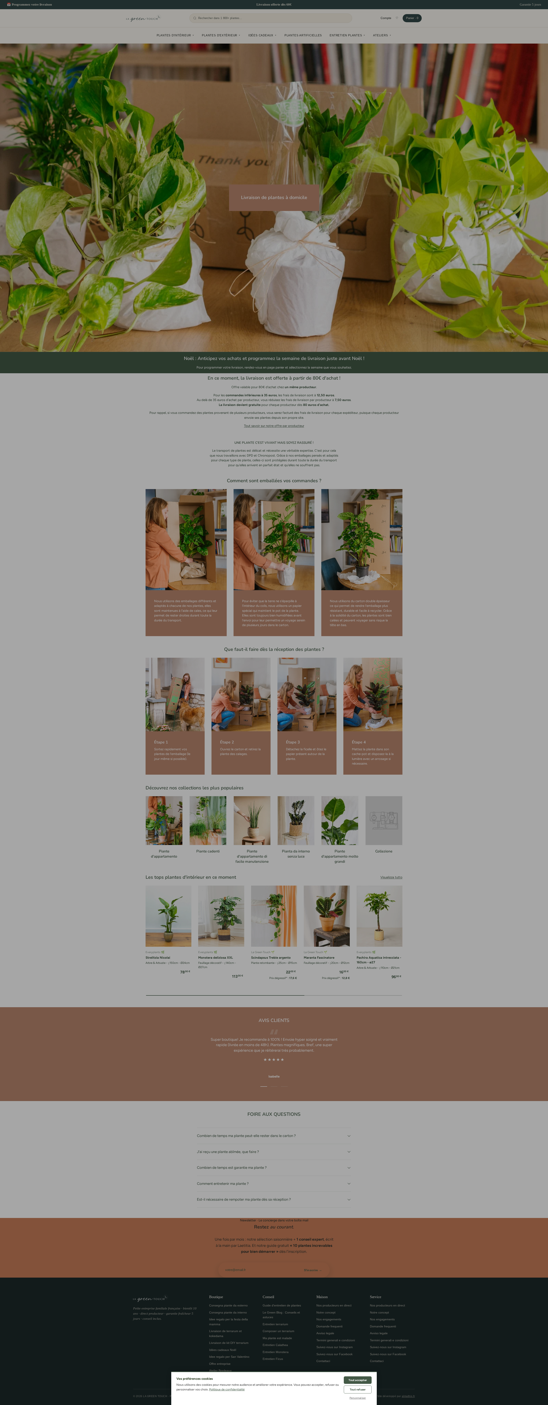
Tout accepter (357, 1380)
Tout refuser (358, 1389)
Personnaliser (358, 1397)
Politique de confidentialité (227, 1389)
